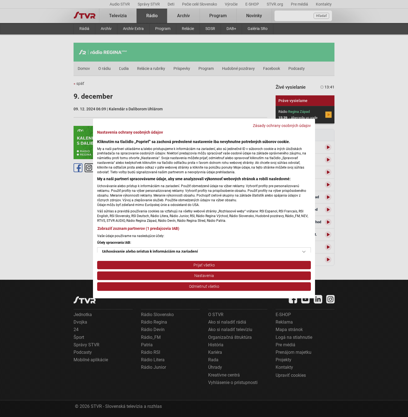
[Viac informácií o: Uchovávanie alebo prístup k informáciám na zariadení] (304, 252)
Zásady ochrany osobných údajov (282, 125)
